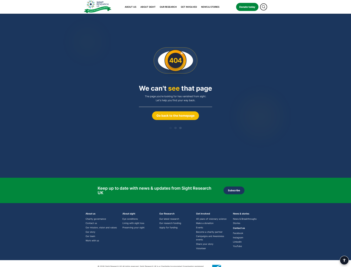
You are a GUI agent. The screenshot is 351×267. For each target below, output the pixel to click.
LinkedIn (237, 241)
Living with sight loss (133, 223)
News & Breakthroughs (245, 218)
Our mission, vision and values (101, 227)
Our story (90, 232)
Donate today (247, 6)
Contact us (91, 223)
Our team (90, 236)
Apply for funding (168, 227)
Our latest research (169, 218)
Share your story (204, 244)
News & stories (210, 6)
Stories (236, 223)
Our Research (167, 213)
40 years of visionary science (211, 218)
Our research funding (170, 223)
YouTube (237, 246)
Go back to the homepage (175, 115)
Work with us (92, 240)
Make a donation (204, 223)
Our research (168, 6)
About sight (148, 6)
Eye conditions (130, 218)
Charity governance (96, 218)
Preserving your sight (133, 227)
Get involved (189, 6)
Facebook (238, 233)
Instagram (238, 237)
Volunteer (201, 248)
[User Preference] (344, 260)
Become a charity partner (209, 232)
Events (199, 227)
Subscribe (234, 190)
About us (130, 6)
